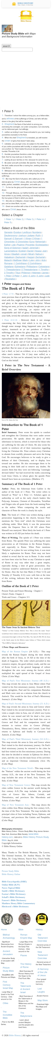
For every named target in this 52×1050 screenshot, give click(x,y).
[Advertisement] (26, 79)
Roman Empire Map (26, 936)
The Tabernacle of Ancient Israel (25, 987)
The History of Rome (25, 965)
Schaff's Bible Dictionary (13, 897)
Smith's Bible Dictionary (13, 891)
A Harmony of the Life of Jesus (43, 972)
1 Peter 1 (8, 219)
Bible (21, 929)
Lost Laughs (41, 990)
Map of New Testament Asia (15, 805)
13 (3, 200)
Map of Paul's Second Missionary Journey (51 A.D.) (25, 703)
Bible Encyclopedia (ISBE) (14, 881)
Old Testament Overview (43, 937)
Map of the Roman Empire (15, 651)
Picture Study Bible (8, 969)
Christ (17, 181)
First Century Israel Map (8, 984)
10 (3, 178)
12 (3, 192)
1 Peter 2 (18, 219)
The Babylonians (26, 1014)
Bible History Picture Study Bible (25, 838)
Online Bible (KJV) (11, 885)
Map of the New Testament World (17, 768)
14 (3, 206)
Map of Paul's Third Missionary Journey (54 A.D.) (25, 739)
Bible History (15, 1035)
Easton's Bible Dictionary (14, 894)
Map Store (43, 1000)
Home (4, 929)
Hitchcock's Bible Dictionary (15, 906)
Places (23, 955)
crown (8, 140)
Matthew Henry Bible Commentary (18, 903)
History (39, 929)
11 (3, 187)
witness (10, 118)
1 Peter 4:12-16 (9, 320)
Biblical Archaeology (9, 936)
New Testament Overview (43, 954)
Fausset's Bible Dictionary (14, 900)
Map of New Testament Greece (16, 785)
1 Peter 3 (29, 219)
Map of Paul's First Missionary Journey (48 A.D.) (25, 680)
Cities (5, 1003)
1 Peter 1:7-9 (7, 294)
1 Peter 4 (39, 219)
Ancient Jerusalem (8, 952)
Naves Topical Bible (11, 888)
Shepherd (9, 123)
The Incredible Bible (7, 1014)
